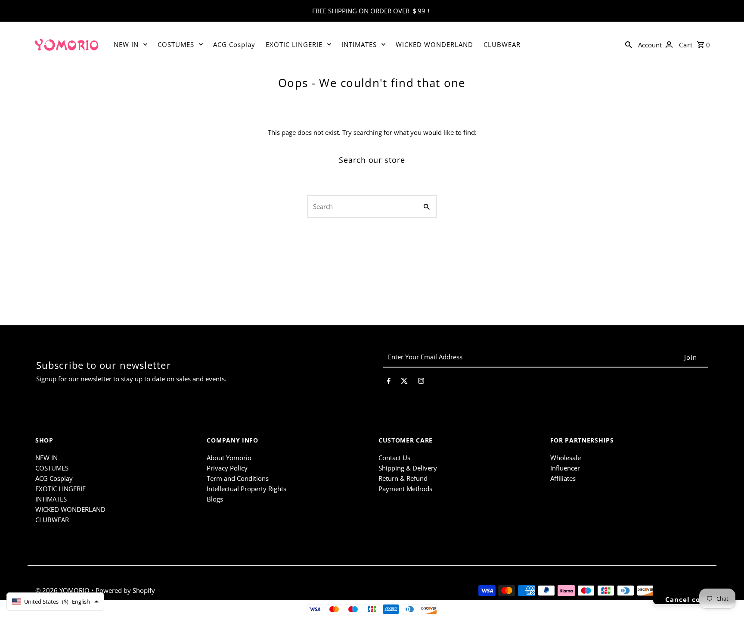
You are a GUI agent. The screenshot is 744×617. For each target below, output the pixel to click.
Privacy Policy (227, 468)
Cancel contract (694, 599)
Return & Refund (403, 478)
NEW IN (126, 44)
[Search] (628, 44)
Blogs (215, 499)
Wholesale (565, 457)
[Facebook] (389, 382)
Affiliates (563, 478)
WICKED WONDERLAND (434, 44)
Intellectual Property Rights (246, 488)
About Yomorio (229, 457)
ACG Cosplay (234, 44)
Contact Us (394, 457)
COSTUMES (176, 44)
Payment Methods (405, 488)
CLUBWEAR (502, 44)
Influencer (565, 468)
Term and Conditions (238, 478)
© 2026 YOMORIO (63, 590)
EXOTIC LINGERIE (294, 44)
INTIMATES (359, 44)
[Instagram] (421, 382)
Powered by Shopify (125, 590)
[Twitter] (404, 382)
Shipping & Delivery (407, 468)
